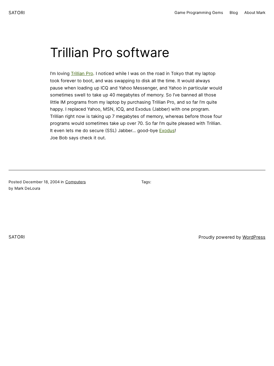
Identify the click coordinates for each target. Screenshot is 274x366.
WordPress (253, 237)
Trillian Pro (82, 73)
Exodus (167, 130)
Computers (75, 182)
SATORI (17, 12)
